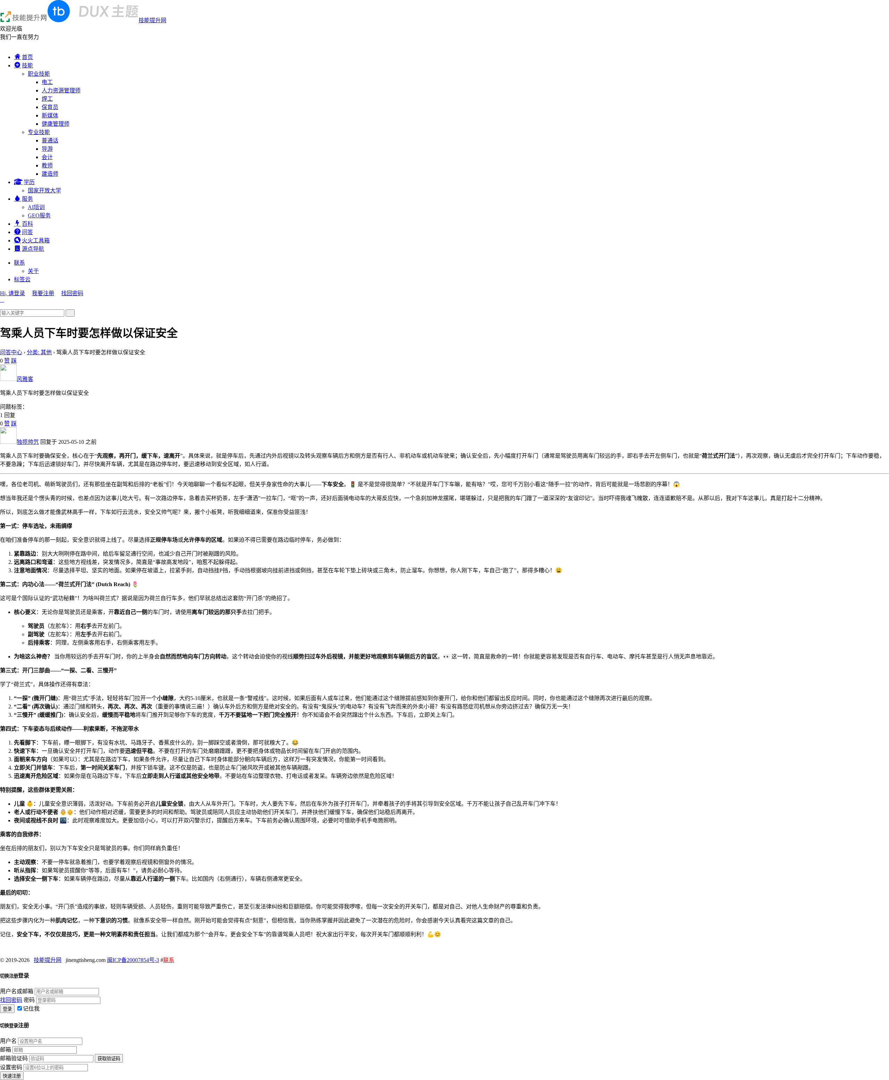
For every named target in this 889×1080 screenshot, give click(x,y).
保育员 (50, 107)
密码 (29, 1000)
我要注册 (43, 293)
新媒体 (50, 115)
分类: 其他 (39, 352)
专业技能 (39, 132)
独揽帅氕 (28, 442)
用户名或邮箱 (16, 991)
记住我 (31, 1009)
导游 (47, 149)
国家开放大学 (44, 190)
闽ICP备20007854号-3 (133, 960)
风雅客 (25, 379)
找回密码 (72, 293)
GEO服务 (39, 215)
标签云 (22, 279)
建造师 (50, 174)
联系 (19, 263)
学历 (29, 182)
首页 (27, 57)
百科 (27, 224)
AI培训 (36, 207)
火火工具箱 (36, 240)
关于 (33, 271)
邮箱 (5, 1050)
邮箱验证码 (14, 1058)
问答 (27, 232)
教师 (47, 165)
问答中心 (11, 352)
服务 (27, 199)
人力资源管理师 (61, 90)
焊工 (47, 99)
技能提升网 (152, 20)
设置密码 (11, 1067)
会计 (47, 157)
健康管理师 (55, 124)
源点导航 (33, 249)
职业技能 (39, 74)
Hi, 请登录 (12, 293)
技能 (27, 65)
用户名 (8, 1041)
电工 (47, 82)
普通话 (50, 140)
